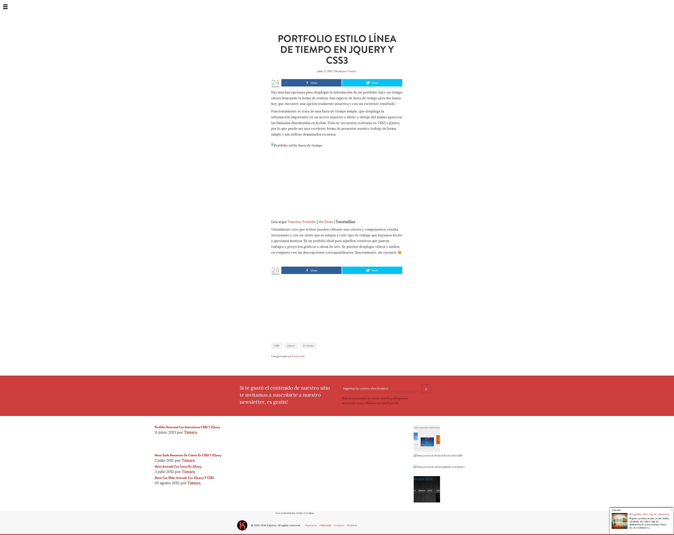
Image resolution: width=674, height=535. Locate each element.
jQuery (291, 345)
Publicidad (325, 525)
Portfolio (308, 345)
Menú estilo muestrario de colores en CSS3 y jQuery (188, 455)
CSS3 (277, 345)
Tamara (352, 71)
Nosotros (311, 525)
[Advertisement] (337, 307)
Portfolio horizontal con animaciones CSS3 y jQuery (187, 427)
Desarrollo (298, 356)
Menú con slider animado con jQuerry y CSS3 (184, 478)
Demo (329, 222)
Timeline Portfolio (302, 222)
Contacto (339, 525)
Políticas (352, 525)
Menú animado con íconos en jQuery (178, 466)
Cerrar (671, 509)
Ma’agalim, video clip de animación (649, 514)
